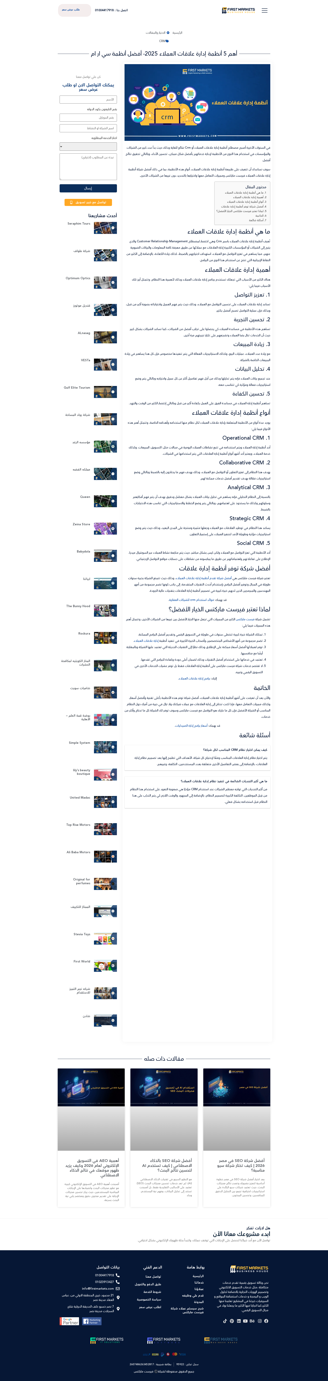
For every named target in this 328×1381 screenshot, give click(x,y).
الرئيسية (198, 1276)
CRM (162, 41)
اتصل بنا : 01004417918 (111, 10)
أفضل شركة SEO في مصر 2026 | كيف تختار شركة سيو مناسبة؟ (241, 1165)
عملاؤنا (199, 1289)
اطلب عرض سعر (150, 1307)
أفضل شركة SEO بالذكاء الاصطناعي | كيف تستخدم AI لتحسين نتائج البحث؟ (167, 1165)
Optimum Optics (78, 278)
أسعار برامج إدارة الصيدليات (191, 725)
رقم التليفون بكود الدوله (102, 109)
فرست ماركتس (245, 619)
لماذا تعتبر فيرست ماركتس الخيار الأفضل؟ (239, 211)
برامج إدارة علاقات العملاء (194, 678)
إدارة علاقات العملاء (146, 641)
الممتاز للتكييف (80, 907)
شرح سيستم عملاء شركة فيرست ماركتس (187, 1310)
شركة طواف (81, 251)
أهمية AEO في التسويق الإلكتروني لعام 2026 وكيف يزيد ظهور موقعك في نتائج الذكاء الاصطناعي (92, 1168)
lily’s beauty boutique (81, 772)
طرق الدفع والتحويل (148, 1284)
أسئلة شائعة (256, 220)
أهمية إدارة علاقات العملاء (248, 197)
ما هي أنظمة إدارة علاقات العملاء (244, 193)
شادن (86, 1016)
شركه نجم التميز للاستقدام (79, 991)
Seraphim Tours (79, 223)
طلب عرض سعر (71, 10)
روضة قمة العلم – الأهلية (78, 717)
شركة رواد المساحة (77, 415)
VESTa (85, 360)
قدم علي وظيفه (193, 1295)
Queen (85, 497)
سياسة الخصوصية (149, 1299)
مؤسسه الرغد (81, 442)
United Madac (80, 797)
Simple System (79, 743)
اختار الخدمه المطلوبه (104, 138)
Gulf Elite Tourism (77, 387)
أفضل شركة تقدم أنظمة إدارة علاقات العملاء (204, 578)
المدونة (199, 1302)
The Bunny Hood (78, 606)
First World (82, 961)
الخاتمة (259, 216)
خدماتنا (199, 1282)
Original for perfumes (81, 881)
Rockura (84, 633)
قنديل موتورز (81, 305)
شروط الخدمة (152, 1292)
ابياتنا (86, 579)
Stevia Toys (82, 934)
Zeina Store (81, 524)
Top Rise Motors (78, 825)
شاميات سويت (80, 688)
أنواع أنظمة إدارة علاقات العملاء (245, 202)
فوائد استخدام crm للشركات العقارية (191, 600)
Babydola (83, 551)
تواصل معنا (153, 1276)
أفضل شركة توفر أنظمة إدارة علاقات (242, 206)
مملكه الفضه (81, 469)
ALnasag (84, 333)
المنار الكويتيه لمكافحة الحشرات (75, 663)
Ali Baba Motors (78, 852)
